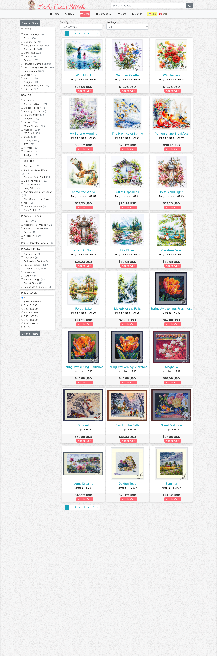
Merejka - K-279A (171, 487)
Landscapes (34, 71)
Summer (171, 483)
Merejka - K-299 (127, 371)
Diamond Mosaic (35, 180)
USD (153, 14)
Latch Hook (32, 184)
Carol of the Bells (127, 425)
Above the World (83, 192)
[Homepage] (56, 4)
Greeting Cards (35, 268)
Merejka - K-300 (83, 371)
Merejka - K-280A (127, 487)
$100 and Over (31, 323)
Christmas (33, 52)
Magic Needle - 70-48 (83, 196)
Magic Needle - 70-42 (171, 254)
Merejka (32, 129)
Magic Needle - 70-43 (127, 254)
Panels (30, 275)
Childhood (33, 49)
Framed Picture (36, 265)
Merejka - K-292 (171, 371)
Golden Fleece (34, 107)
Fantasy (31, 60)
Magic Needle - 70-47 (127, 196)
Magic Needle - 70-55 (127, 137)
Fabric (30, 232)
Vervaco (31, 147)
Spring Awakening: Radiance (83, 367)
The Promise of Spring (127, 133)
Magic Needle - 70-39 (83, 312)
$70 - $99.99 (31, 319)
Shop (86, 13)
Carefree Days (171, 250)
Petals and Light (171, 192)
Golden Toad (127, 483)
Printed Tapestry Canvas (37, 243)
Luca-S (31, 122)
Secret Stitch (33, 283)
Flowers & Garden (37, 63)
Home (55, 13)
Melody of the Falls (127, 308)
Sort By (64, 22)
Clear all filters (30, 23)
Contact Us (104, 13)
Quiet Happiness (127, 192)
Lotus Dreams (83, 483)
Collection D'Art (35, 104)
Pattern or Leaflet (36, 228)
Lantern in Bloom (83, 250)
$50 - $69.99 (31, 316)
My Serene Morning (83, 133)
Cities (30, 56)
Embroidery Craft (36, 261)
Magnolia (171, 367)
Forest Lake (83, 308)
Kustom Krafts (34, 115)
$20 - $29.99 (31, 308)
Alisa (29, 100)
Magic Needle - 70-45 (171, 196)
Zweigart (31, 155)
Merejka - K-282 (171, 429)
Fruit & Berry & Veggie (39, 67)
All (25, 298)
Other (30, 74)
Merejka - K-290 (83, 429)
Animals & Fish (35, 34)
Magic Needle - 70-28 (127, 312)
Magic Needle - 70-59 (127, 79)
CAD (164, 14)
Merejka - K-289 (127, 429)
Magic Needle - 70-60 (83, 79)
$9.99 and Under (33, 301)
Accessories (33, 235)
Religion (31, 82)
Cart (123, 13)
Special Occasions (36, 85)
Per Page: (111, 22)
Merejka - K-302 (171, 312)
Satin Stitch (32, 210)
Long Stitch (32, 188)
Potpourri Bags (35, 279)
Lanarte (31, 118)
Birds (30, 38)
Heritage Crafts (35, 111)
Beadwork (32, 166)
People (31, 78)
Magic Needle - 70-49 (171, 137)
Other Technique (35, 206)
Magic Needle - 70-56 (83, 137)
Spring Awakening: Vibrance (127, 367)
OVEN (30, 137)
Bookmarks (32, 42)
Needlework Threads (38, 224)
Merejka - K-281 (83, 487)
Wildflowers (171, 75)
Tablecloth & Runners (38, 286)
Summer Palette (127, 75)
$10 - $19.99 (30, 305)
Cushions (32, 257)
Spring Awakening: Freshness (171, 308)
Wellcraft (31, 151)
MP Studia (32, 133)
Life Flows (127, 250)
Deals (70, 13)
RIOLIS (31, 140)
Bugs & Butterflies (36, 45)
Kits (30, 221)
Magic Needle (35, 126)
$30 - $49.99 (31, 312)
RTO (29, 144)
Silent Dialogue (171, 425)
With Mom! (83, 75)
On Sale (28, 327)
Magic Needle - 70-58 (171, 79)
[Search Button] (189, 5)
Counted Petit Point (37, 177)
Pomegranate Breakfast (171, 133)
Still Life (31, 89)
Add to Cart (84, 90)
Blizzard (83, 425)
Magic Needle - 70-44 (83, 254)
